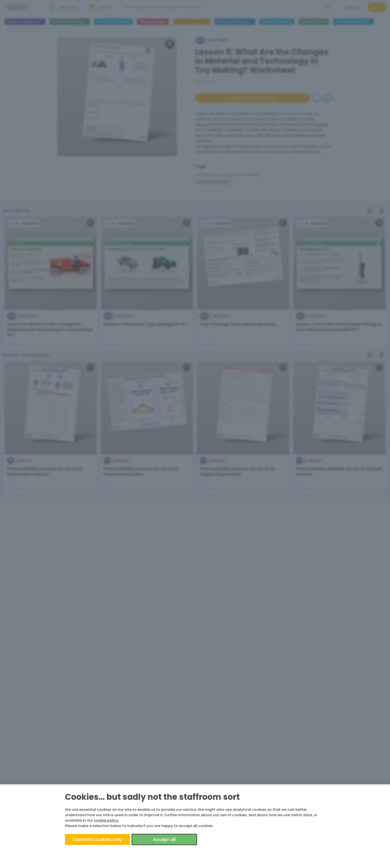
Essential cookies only (97, 839)
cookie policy (106, 820)
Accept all (164, 839)
